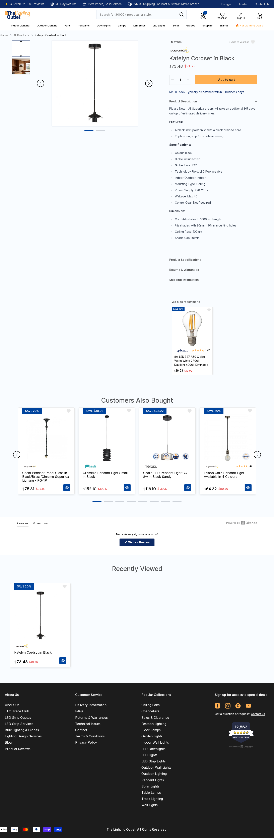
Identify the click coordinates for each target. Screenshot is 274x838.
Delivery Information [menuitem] (91, 705)
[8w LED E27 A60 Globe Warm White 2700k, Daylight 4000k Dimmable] (192, 328)
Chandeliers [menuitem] (150, 711)
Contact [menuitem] (81, 730)
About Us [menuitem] (12, 705)
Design (226, 4)
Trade (243, 4)
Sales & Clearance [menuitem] (155, 718)
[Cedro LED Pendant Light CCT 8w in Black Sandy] (167, 438)
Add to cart (226, 80)
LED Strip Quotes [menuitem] (18, 718)
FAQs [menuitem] (79, 711)
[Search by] (182, 14)
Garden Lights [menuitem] (151, 736)
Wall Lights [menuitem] (149, 805)
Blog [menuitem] (8, 742)
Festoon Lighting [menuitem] (153, 724)
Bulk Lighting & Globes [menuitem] (22, 730)
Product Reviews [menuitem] (17, 749)
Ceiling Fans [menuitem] (150, 705)
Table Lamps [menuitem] (151, 792)
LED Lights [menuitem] (149, 755)
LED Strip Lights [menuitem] (153, 761)
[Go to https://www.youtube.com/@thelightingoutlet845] (248, 706)
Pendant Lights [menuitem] (152, 780)
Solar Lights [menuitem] (150, 786)
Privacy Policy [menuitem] (86, 742)
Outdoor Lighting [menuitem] (154, 774)
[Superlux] (179, 50)
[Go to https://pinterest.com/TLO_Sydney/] (238, 706)
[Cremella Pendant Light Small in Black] (107, 438)
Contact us (258, 714)
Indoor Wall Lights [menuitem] (155, 742)
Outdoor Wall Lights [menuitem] (156, 767)
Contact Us (262, 4)
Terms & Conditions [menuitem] (90, 736)
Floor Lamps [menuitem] (151, 730)
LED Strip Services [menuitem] (19, 724)
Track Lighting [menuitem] (152, 799)
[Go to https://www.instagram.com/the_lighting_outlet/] (227, 706)
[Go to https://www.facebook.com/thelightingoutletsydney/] (217, 706)
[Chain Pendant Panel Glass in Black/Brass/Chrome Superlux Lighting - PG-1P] (46, 438)
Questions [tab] (40, 524)
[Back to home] (17, 14)
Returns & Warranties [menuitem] (91, 718)
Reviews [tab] (22, 524)
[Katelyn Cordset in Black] (40, 616)
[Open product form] (66, 487)
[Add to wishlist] (209, 310)
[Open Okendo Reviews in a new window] (241, 523)
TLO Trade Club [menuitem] (17, 711)
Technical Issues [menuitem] (87, 724)
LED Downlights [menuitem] (153, 749)
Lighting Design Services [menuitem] (23, 736)
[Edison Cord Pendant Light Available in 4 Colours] (228, 438)
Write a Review (141, 543)
